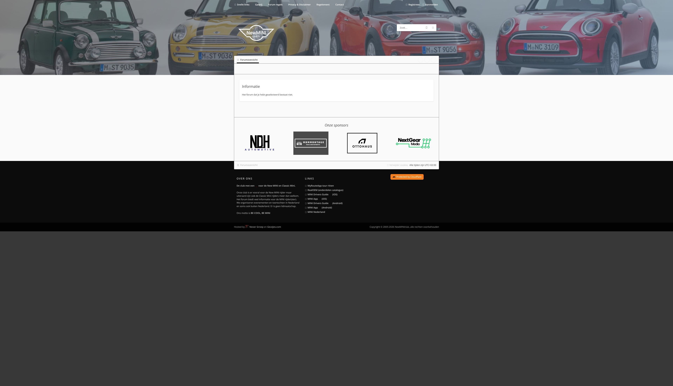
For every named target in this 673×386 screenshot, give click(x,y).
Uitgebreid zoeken (433, 28)
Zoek (426, 28)
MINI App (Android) (320, 207)
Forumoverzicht (249, 165)
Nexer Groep (256, 226)
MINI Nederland (316, 211)
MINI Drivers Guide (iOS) (322, 194)
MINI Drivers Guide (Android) (325, 203)
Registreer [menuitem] (414, 4)
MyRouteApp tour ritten (321, 185)
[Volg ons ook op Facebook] (420, 60)
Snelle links (243, 4)
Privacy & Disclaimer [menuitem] (299, 4)
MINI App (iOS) (317, 198)
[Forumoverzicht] (256, 33)
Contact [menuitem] (339, 4)
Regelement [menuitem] (322, 4)
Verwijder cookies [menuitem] (398, 165)
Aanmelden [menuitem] (431, 4)
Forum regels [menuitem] (275, 4)
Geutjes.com (274, 226)
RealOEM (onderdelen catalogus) (325, 190)
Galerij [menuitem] (258, 4)
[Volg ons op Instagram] (433, 60)
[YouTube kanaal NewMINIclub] (427, 60)
